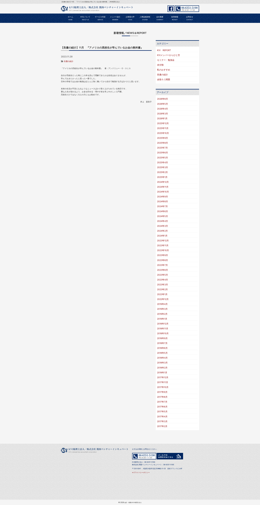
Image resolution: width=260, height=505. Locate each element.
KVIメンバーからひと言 (168, 55)
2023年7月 (162, 265)
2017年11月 (162, 382)
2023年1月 (162, 294)
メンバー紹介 (115, 18)
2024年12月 (163, 182)
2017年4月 (162, 416)
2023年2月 (162, 289)
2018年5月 (162, 353)
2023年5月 (162, 275)
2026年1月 (162, 118)
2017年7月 (162, 402)
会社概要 (159, 18)
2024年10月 (163, 191)
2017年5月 (162, 411)
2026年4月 (162, 108)
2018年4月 (162, 358)
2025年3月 (162, 167)
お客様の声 (130, 18)
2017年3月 (162, 421)
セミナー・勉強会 (165, 60)
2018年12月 (162, 323)
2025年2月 (162, 172)
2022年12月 (163, 299)
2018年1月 (162, 372)
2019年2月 (162, 314)
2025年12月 (163, 123)
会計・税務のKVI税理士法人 (133, 502)
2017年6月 (162, 406)
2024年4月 (162, 221)
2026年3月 (162, 113)
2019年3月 (162, 309)
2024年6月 (162, 211)
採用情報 (174, 18)
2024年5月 (162, 216)
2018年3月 (162, 362)
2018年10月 (163, 333)
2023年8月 (162, 260)
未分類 (160, 65)
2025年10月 (163, 133)
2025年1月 (162, 177)
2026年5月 (162, 104)
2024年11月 (162, 187)
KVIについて (85, 18)
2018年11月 (162, 328)
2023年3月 (162, 284)
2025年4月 (162, 162)
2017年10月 (162, 387)
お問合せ (189, 18)
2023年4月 (162, 279)
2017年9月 (162, 392)
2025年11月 (162, 128)
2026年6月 (162, 99)
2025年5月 (162, 157)
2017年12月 (162, 377)
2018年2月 (162, 367)
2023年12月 (163, 240)
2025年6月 (162, 152)
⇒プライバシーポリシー (141, 472)
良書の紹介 (68, 61)
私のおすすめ (163, 69)
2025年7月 (162, 147)
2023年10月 (163, 250)
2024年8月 (162, 201)
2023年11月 (162, 245)
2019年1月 (162, 319)
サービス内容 (100, 18)
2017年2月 (162, 426)
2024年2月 (162, 231)
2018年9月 (162, 338)
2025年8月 (162, 143)
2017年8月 (162, 397)
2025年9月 (162, 138)
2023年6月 (162, 270)
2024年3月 (162, 226)
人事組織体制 (145, 18)
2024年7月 (162, 206)
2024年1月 (162, 235)
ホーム (70, 18)
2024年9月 (162, 196)
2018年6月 (162, 348)
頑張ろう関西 (163, 79)
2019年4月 (162, 304)
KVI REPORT (164, 50)
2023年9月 (162, 255)
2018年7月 (162, 343)
